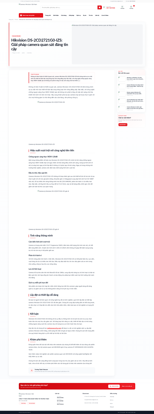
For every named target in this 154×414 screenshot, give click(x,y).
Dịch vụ (111, 400)
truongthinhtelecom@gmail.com (91, 399)
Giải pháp (112, 396)
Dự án (111, 403)
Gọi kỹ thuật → (122, 124)
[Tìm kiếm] (99, 7)
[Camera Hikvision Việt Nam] (29, 7)
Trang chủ (11, 19)
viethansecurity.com (54, 328)
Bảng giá (112, 406)
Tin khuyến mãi (16, 36)
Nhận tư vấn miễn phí (127, 386)
